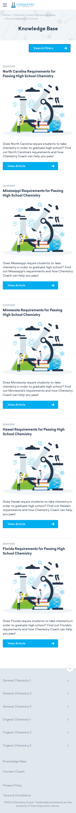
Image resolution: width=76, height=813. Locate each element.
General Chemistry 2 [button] (17, 693)
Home (6, 15)
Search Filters (43, 48)
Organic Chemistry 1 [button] (17, 719)
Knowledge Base (14, 761)
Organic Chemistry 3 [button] (17, 745)
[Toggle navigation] (5, 5)
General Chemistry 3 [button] (17, 706)
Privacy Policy (12, 785)
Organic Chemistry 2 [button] (17, 732)
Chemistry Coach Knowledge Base (34, 15)
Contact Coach (14, 771)
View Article (16, 166)
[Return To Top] (70, 668)
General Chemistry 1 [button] (17, 680)
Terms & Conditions (17, 795)
